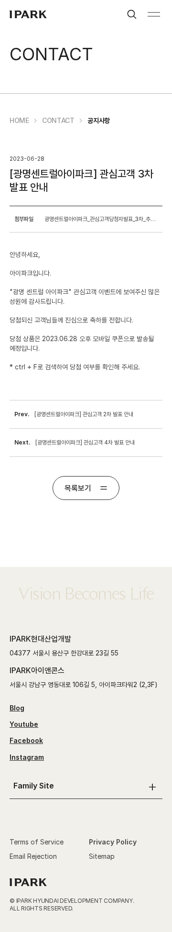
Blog (17, 708)
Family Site (33, 785)
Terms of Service (37, 842)
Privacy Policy (113, 842)
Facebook (26, 740)
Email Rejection (33, 856)
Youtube (24, 724)
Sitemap (102, 856)
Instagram (27, 757)
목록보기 (77, 488)
